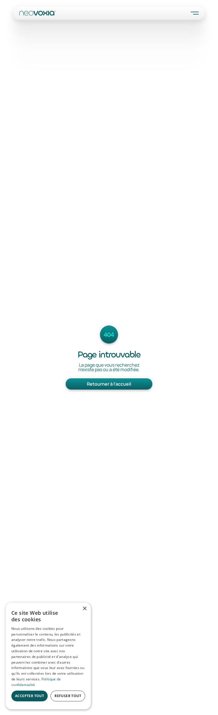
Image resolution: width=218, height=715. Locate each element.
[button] (195, 13)
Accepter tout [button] (29, 695)
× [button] (84, 609)
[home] (37, 13)
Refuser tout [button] (67, 695)
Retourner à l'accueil (109, 384)
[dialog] (48, 656)
